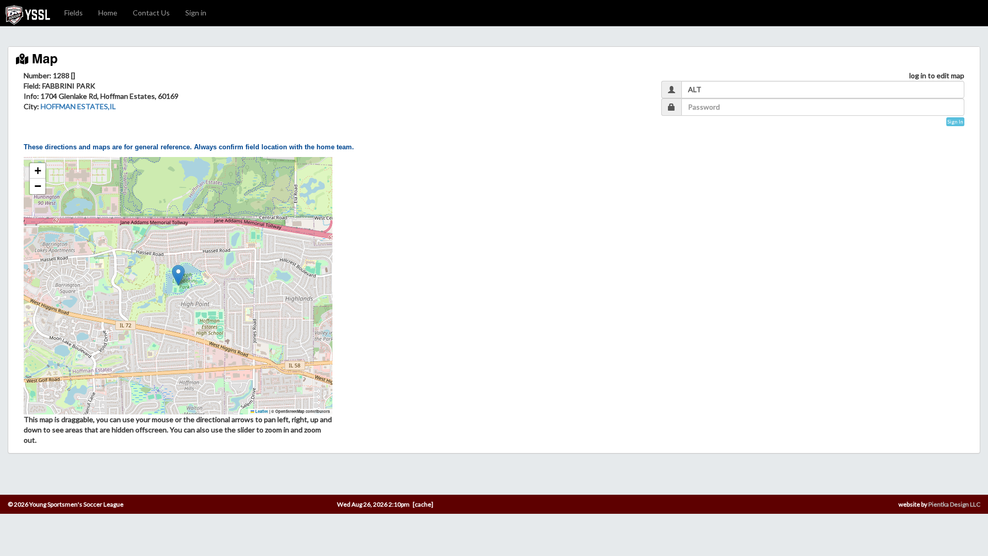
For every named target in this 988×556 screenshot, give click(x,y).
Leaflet (261, 411)
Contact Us (151, 12)
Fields (73, 12)
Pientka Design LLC (954, 504)
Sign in (195, 12)
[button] (178, 275)
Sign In (955, 121)
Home (107, 12)
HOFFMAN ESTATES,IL (78, 106)
